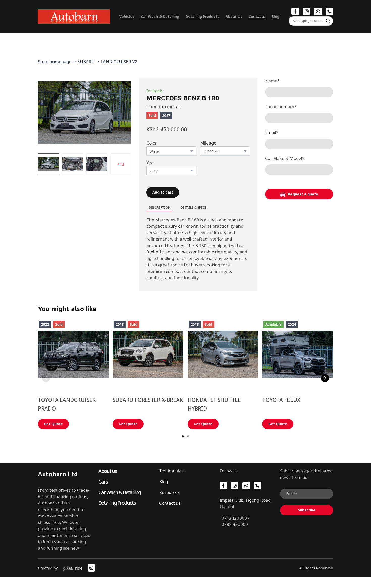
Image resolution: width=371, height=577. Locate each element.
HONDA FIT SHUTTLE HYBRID (214, 404)
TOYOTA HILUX (281, 399)
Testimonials (171, 470)
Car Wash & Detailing (160, 16)
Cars (103, 481)
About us (107, 471)
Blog (275, 16)
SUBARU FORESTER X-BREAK (148, 399)
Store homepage (54, 61)
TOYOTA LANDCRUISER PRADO (67, 404)
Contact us (169, 503)
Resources (169, 492)
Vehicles (127, 16)
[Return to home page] (74, 16)
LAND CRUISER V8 (119, 61)
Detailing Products (202, 16)
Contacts (257, 16)
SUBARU (86, 61)
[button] (295, 11)
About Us (234, 16)
